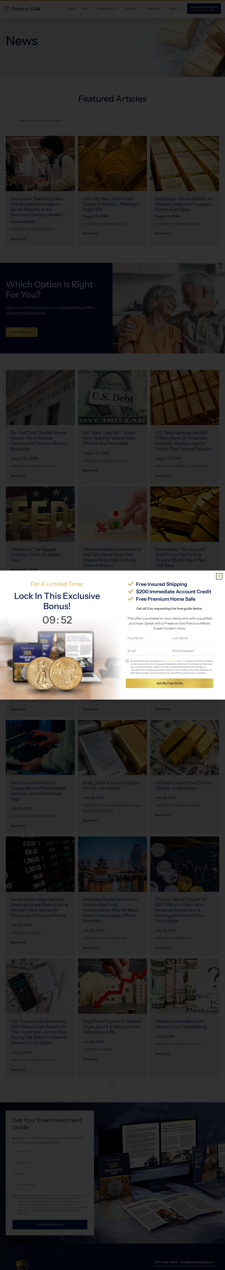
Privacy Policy (171, 661)
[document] (112, 635)
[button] (219, 576)
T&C (183, 661)
